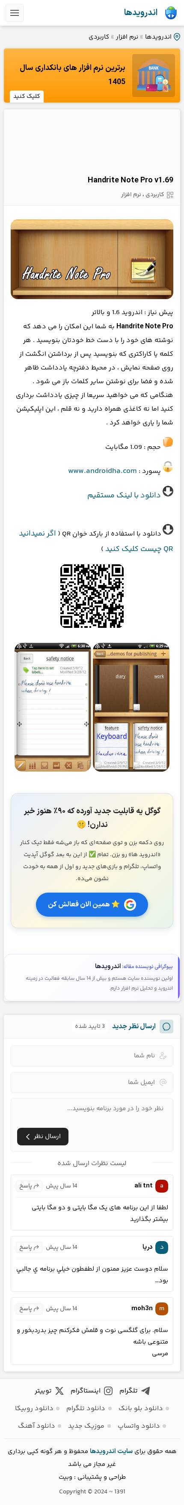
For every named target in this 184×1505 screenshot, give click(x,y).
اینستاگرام (86, 1391)
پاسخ (25, 1186)
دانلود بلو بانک (141, 1408)
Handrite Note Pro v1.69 (130, 180)
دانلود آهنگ (36, 1426)
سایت (125, 1452)
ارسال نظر (47, 1137)
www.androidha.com (102, 471)
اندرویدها (140, 12)
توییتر (43, 1391)
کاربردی (99, 37)
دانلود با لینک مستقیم (124, 496)
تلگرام (128, 1391)
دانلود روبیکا (34, 1408)
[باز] (15, 13)
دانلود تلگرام (85, 1408)
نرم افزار (127, 37)
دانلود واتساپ (139, 1426)
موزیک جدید (86, 1426)
